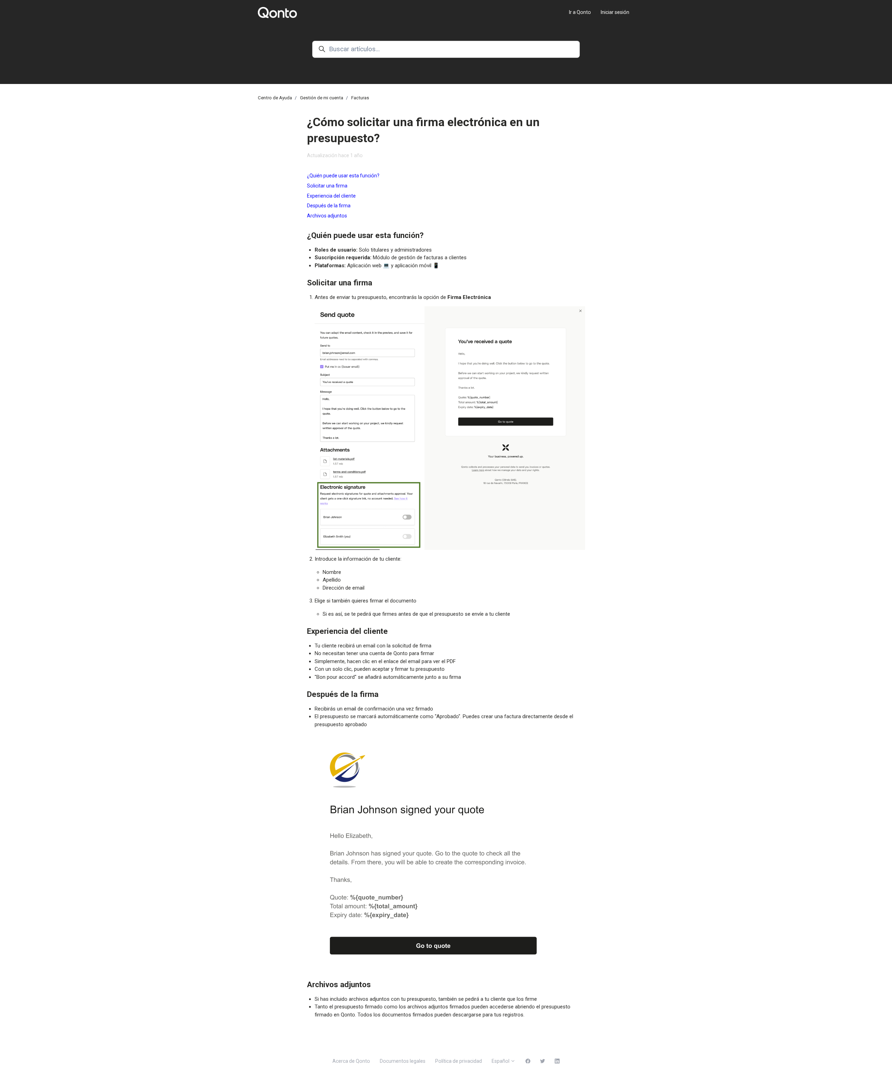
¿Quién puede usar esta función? (343, 175)
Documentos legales (402, 1061)
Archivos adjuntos (327, 215)
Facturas (360, 97)
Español (501, 1061)
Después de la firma (329, 205)
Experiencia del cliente (331, 196)
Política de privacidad (458, 1061)
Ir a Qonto (580, 12)
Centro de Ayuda (275, 97)
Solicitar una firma (327, 186)
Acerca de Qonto (351, 1061)
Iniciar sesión (615, 12)
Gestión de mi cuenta (321, 97)
